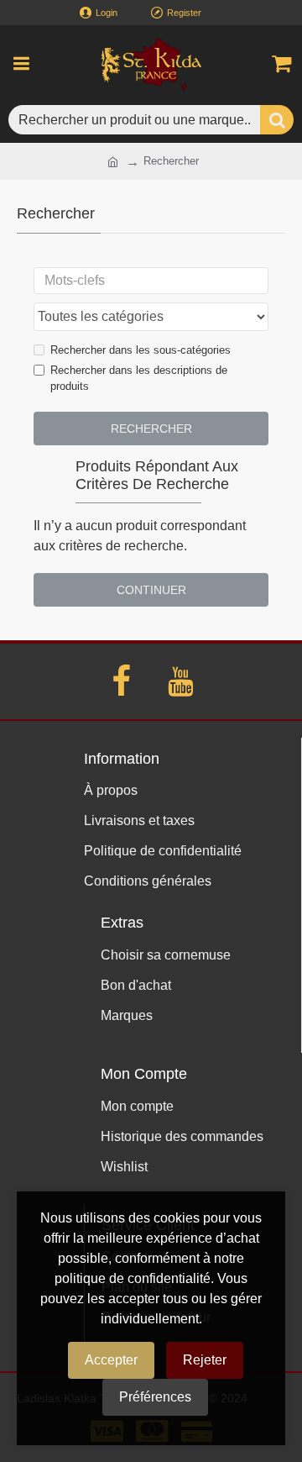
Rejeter (204, 1360)
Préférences (155, 1397)
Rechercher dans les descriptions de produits (138, 378)
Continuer (151, 590)
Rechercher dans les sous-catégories (140, 350)
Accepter (111, 1360)
